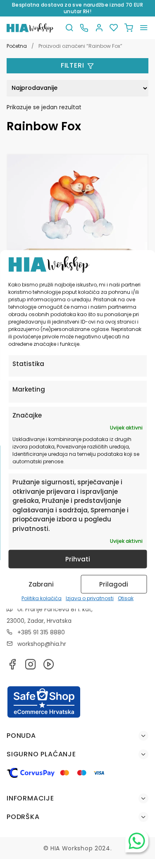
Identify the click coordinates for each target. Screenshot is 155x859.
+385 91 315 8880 (41, 632)
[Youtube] (49, 666)
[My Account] (99, 28)
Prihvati (77, 559)
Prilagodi (113, 584)
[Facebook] (12, 666)
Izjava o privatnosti (90, 598)
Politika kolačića (41, 598)
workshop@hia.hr (41, 644)
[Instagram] (30, 666)
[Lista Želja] (114, 28)
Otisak (126, 598)
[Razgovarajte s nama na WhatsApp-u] (136, 840)
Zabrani (41, 584)
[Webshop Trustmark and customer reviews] (44, 716)
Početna (17, 45)
